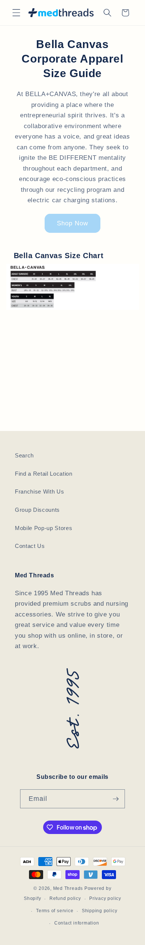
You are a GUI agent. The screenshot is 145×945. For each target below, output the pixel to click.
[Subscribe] (116, 799)
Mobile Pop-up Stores (43, 528)
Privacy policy (105, 898)
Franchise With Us (39, 491)
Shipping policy (99, 910)
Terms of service (54, 910)
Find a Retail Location (43, 473)
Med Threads (68, 888)
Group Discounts (37, 510)
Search (24, 455)
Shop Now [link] (72, 223)
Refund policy (65, 898)
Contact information (76, 923)
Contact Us (30, 546)
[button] (16, 13)
